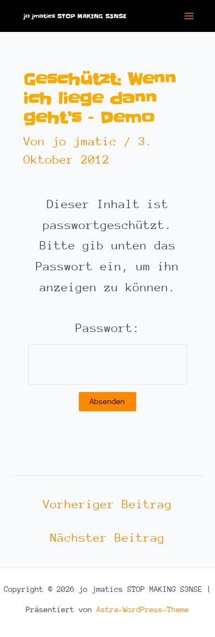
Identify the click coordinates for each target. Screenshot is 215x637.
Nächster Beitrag (107, 538)
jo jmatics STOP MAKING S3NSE (75, 16)
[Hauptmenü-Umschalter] (189, 16)
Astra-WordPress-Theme (142, 609)
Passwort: (108, 328)
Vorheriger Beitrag (107, 504)
